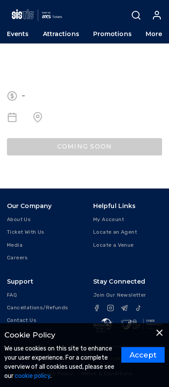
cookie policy (32, 376)
